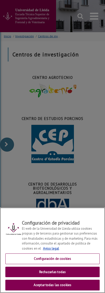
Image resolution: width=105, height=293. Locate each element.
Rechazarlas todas (52, 272)
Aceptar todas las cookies (52, 285)
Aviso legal (51, 248)
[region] (52, 250)
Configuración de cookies (52, 259)
